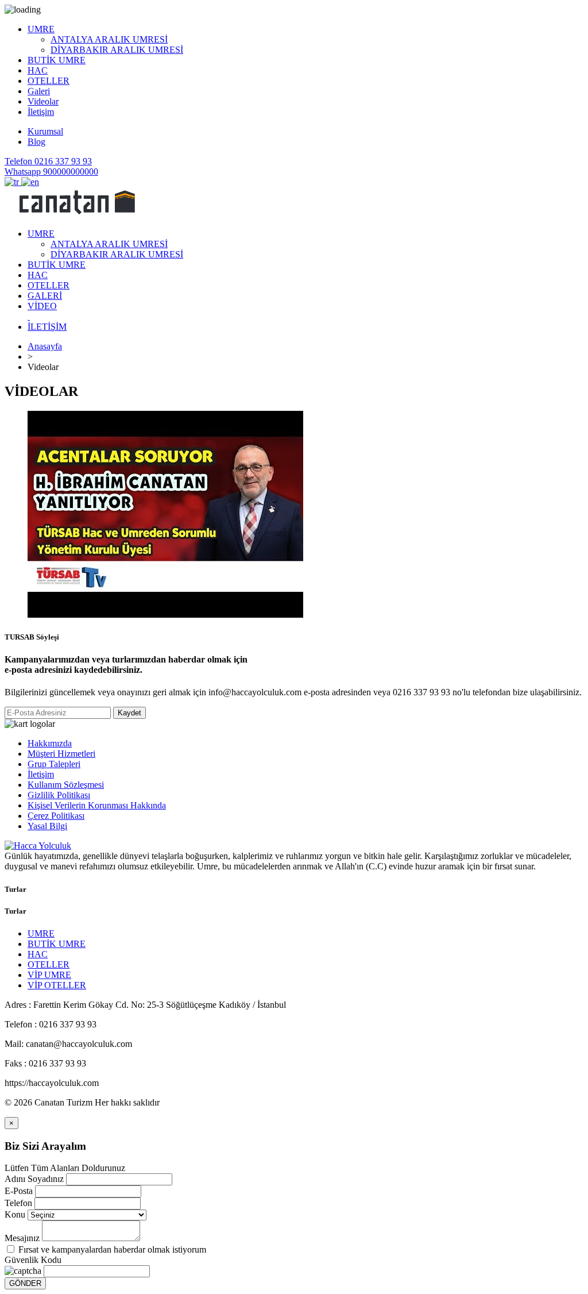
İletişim (41, 774)
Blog (36, 142)
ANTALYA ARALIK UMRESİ (109, 39)
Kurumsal (45, 131)
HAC (38, 954)
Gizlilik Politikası (59, 795)
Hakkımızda (50, 743)
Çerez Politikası (56, 816)
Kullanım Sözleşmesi (66, 785)
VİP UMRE (49, 975)
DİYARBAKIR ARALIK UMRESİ (117, 50)
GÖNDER (25, 1283)
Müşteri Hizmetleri (61, 753)
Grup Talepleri (54, 764)
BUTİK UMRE (57, 944)
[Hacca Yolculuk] (76, 214)
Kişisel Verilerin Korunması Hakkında (97, 805)
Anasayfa (45, 346)
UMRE (41, 933)
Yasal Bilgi (47, 826)
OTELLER (48, 964)
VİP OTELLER (57, 985)
